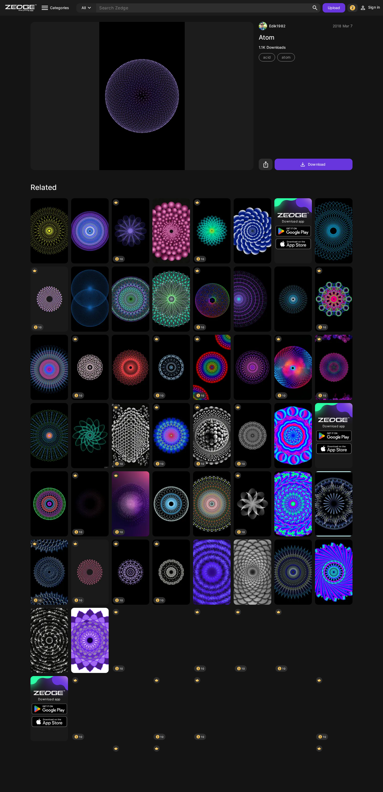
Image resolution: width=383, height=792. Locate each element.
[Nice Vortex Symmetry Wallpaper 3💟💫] (212, 572)
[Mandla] (212, 503)
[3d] (90, 299)
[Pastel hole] (171, 299)
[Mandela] (293, 299)
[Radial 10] (49, 435)
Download (316, 164)
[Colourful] (252, 299)
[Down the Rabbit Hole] (171, 230)
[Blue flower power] (252, 230)
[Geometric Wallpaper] (130, 367)
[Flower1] (252, 572)
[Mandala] (90, 230)
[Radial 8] (49, 230)
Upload (334, 7)
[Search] (315, 7)
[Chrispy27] (293, 435)
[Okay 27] (171, 640)
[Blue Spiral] (334, 230)
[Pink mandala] (252, 367)
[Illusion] (49, 367)
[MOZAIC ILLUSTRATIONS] (90, 640)
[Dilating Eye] (334, 503)
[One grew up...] (49, 640)
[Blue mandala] (252, 708)
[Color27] (293, 503)
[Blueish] (334, 572)
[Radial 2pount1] (171, 503)
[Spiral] (49, 503)
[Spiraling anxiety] (293, 708)
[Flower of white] (334, 640)
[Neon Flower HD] (90, 435)
